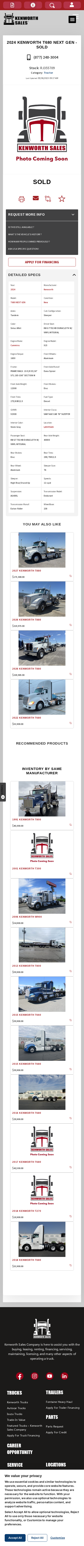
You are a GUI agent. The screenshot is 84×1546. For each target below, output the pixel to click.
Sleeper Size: (50, 465)
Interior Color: (17, 422)
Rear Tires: (48, 452)
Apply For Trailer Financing (63, 1407)
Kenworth (48, 289)
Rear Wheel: (16, 465)
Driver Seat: (49, 323)
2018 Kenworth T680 (26, 1260)
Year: (13, 285)
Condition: (48, 298)
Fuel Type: (48, 397)
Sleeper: (14, 478)
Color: (13, 323)
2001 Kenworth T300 (26, 868)
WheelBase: (49, 504)
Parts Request (54, 1426)
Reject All (37, 1537)
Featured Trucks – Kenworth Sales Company (24, 1427)
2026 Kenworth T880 (26, 619)
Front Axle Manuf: (52, 366)
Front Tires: (16, 397)
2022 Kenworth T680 (26, 717)
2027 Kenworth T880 (26, 570)
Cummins (15, 345)
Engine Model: (50, 341)
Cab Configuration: (52, 311)
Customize (57, 1537)
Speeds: (47, 478)
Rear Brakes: (16, 452)
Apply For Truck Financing (23, 1435)
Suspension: (16, 491)
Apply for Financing (42, 262)
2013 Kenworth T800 (26, 966)
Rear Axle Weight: (52, 435)
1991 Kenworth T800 (26, 819)
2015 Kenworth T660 (26, 1015)
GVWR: (14, 409)
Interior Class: (50, 409)
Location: (48, 422)
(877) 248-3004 (45, 57)
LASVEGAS (49, 427)
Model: (14, 298)
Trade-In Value (16, 1420)
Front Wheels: (50, 354)
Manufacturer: (50, 285)
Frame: (14, 366)
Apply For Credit (56, 1432)
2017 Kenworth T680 (26, 1162)
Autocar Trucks (16, 1408)
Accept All (15, 1537)
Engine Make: (17, 341)
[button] (12, 5)
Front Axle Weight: (19, 384)
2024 (13, 289)
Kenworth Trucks (17, 1402)
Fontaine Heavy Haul (59, 1402)
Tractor (48, 72)
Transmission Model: (53, 491)
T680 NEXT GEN (18, 302)
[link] (22, 199)
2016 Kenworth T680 (26, 1113)
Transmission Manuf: (20, 504)
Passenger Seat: (18, 435)
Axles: (13, 311)
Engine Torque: (17, 354)
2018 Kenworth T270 (26, 1211)
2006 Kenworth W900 (27, 916)
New (46, 302)
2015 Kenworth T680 (26, 1064)
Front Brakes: (50, 384)
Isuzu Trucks (14, 1414)
